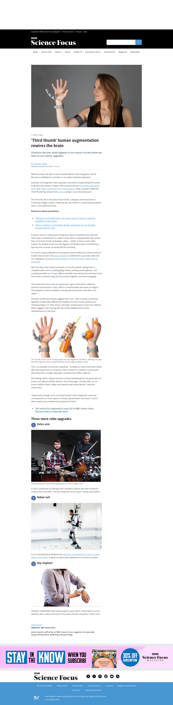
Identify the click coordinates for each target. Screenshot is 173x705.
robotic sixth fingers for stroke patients (58, 188)
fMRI (57, 276)
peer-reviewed (60, 255)
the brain (61, 192)
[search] (138, 42)
